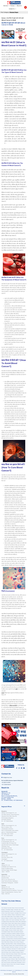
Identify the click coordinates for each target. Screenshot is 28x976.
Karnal (5, 962)
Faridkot (19, 948)
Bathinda (20, 938)
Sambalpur (3, 928)
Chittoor (3, 935)
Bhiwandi (3, 918)
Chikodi (2, 965)
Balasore (8, 964)
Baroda (8, 921)
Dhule (10, 935)
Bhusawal (16, 938)
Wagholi (8, 916)
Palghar (15, 918)
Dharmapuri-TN (14, 948)
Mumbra (18, 918)
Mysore (19, 923)
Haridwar (22, 935)
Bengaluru (3, 909)
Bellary (5, 960)
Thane (2, 914)
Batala (7, 953)
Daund (2, 950)
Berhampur (3, 953)
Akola (24, 919)
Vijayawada (8, 943)
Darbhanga (19, 943)
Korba (2, 924)
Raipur (12, 916)
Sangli (22, 918)
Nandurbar (3, 940)
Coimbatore (11, 918)
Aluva (25, 945)
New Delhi (9, 907)
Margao (10, 945)
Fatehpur (13, 935)
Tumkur (9, 960)
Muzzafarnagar (14, 962)
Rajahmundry (6, 945)
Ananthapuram (9, 933)
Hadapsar (18, 933)
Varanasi (18, 926)
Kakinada (12, 950)
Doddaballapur (21, 950)
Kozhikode (14, 952)
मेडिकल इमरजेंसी (13, 705)
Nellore (6, 923)
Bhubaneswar (7, 911)
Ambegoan (10, 957)
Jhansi (7, 936)
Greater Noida (4, 916)
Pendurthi (19, 940)
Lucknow (23, 909)
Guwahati (20, 924)
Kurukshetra (20, 936)
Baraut (12, 964)
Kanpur (22, 911)
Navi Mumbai (21, 907)
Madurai (16, 923)
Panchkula (14, 928)
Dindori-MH (3, 952)
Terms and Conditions (8, 973)
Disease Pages (14, 12)
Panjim (13, 923)
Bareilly (9, 950)
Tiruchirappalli (3, 931)
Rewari (13, 921)
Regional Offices (6, 806)
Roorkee (23, 943)
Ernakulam (18, 964)
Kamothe (11, 965)
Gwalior (8, 926)
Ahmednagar (17, 919)
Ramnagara (19, 962)
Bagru (7, 952)
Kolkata (13, 907)
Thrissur (23, 962)
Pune (2, 907)
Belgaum (18, 916)
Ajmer (21, 919)
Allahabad (15, 957)
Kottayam (9, 962)
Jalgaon (14, 924)
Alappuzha (22, 957)
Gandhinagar (18, 935)
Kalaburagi (10, 924)
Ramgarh (16, 953)
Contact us (12, 9)
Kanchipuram (11, 936)
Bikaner (11, 943)
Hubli (10, 928)
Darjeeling (7, 935)
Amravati (22, 928)
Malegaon (3, 943)
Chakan (23, 914)
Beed (11, 921)
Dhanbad (17, 945)
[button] (13, 806)
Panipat (9, 923)
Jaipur (20, 909)
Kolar (10, 940)
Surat (25, 918)
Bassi (22, 953)
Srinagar (8, 931)
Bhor (2, 945)
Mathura (5, 924)
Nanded (2, 923)
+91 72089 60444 (18, 800)
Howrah (5, 955)
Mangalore (23, 923)
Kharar (17, 924)
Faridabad (18, 928)
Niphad (7, 940)
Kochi (10, 919)
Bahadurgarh (3, 964)
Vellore (20, 921)
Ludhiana (7, 919)
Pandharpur (3, 933)
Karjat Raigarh (10, 955)
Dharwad (23, 948)
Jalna (24, 960)
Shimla (12, 931)
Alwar (14, 945)
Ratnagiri (21, 931)
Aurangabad (3, 921)
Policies (12, 5)
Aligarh (18, 957)
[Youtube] (24, 768)
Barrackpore (11, 953)
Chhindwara (4, 948)
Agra (13, 919)
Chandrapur (9, 948)
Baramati (22, 933)
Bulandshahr (21, 945)
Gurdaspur (18, 952)
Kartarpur (16, 936)
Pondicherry (3, 938)
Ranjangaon (24, 921)
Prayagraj (8, 938)
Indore (14, 911)
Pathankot (24, 938)
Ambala (13, 940)
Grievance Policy (21, 973)
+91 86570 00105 (8, 800)
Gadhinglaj (22, 964)
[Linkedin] (21, 768)
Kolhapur (13, 914)
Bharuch (12, 938)
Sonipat (12, 960)
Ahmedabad (8, 909)
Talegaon (7, 918)
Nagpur (12, 909)
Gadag (2, 960)
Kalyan (5, 914)
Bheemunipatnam (4, 957)
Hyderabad (16, 909)
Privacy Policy (14, 973)
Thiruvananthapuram (17, 955)
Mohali (21, 916)
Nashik (11, 911)
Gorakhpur (3, 936)
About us (19, 5)
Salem (21, 926)
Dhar (15, 964)
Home (3, 18)
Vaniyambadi (7, 965)
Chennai (16, 907)
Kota (16, 940)
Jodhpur (7, 928)
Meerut (19, 953)
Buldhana (14, 933)
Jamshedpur (3, 926)
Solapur (14, 926)
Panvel (15, 916)
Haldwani (16, 950)
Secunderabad (16, 931)
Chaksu (5, 950)
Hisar (2, 962)
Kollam (24, 924)
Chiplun (15, 943)
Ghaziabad (18, 911)
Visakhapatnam (18, 914)
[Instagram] (19, 768)
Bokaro (22, 952)
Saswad (11, 926)
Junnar (21, 960)
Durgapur (3, 919)
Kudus (10, 952)
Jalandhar (9, 914)
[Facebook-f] (17, 768)
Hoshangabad (16, 960)
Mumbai (5, 907)
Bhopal (2, 911)
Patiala (16, 921)
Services (5, 5)
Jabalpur (23, 940)
